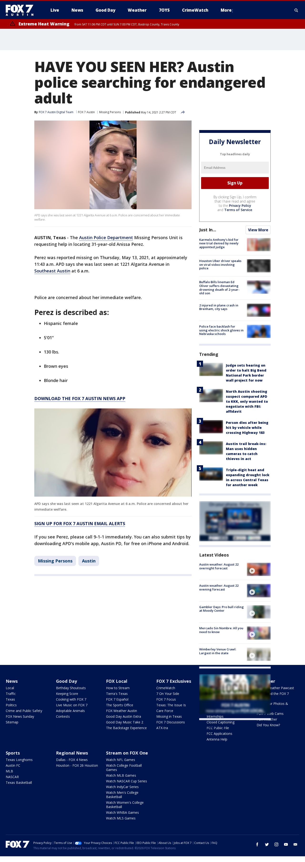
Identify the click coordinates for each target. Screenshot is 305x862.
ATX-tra (162, 728)
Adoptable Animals (70, 710)
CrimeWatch (165, 688)
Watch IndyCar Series (122, 787)
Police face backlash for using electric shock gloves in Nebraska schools (221, 330)
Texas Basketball (19, 782)
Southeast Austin (52, 271)
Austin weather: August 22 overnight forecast (219, 566)
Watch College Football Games (124, 767)
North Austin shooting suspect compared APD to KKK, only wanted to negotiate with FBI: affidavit (247, 401)
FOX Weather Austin (121, 710)
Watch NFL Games (120, 759)
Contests (63, 716)
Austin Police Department (106, 237)
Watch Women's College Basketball (125, 804)
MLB (9, 771)
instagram (276, 844)
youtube (286, 844)
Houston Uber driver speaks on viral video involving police (220, 264)
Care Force (164, 710)
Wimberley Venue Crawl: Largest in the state (217, 651)
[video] (259, 569)
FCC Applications (219, 733)
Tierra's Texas (117, 693)
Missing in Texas (169, 716)
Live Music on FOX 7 (71, 705)
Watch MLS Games (121, 818)
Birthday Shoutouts (71, 688)
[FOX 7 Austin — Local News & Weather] (21, 10)
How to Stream (118, 688)
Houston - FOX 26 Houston (77, 765)
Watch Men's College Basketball (122, 794)
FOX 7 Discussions (170, 722)
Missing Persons (110, 112)
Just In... (207, 229)
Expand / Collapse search (296, 10)
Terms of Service (238, 210)
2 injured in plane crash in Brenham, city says (218, 307)
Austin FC (13, 765)
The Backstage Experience (126, 728)
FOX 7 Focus (166, 699)
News (12, 681)
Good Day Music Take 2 (124, 722)
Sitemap (12, 722)
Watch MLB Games (121, 775)
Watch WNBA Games (122, 812)
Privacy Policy (240, 205)
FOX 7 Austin (86, 112)
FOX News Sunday (20, 716)
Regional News (72, 753)
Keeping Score (67, 693)
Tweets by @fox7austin (220, 725)
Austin (89, 561)
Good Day (66, 681)
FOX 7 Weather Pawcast (275, 688)
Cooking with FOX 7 (71, 699)
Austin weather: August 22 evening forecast (219, 587)
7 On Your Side (167, 693)
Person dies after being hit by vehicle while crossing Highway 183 (247, 427)
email (295, 844)
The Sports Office (119, 705)
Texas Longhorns (19, 759)
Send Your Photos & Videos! (272, 705)
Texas (10, 699)
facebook (257, 844)
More (226, 10)
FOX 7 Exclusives (173, 681)
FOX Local (116, 681)
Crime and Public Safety (24, 710)
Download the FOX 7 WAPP (273, 695)
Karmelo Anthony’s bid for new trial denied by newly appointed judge (219, 243)
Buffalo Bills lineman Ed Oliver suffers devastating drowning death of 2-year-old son (219, 287)
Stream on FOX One (127, 753)
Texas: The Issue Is (171, 705)
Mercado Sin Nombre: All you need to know (221, 630)
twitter (267, 844)
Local (10, 688)
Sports (13, 753)
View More (258, 229)
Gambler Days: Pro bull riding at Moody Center (221, 609)
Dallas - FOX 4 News (72, 759)
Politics (11, 705)
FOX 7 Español (117, 699)
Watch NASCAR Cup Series (126, 781)
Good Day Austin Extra (123, 716)
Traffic (11, 693)
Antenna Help (217, 739)
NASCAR (12, 777)
